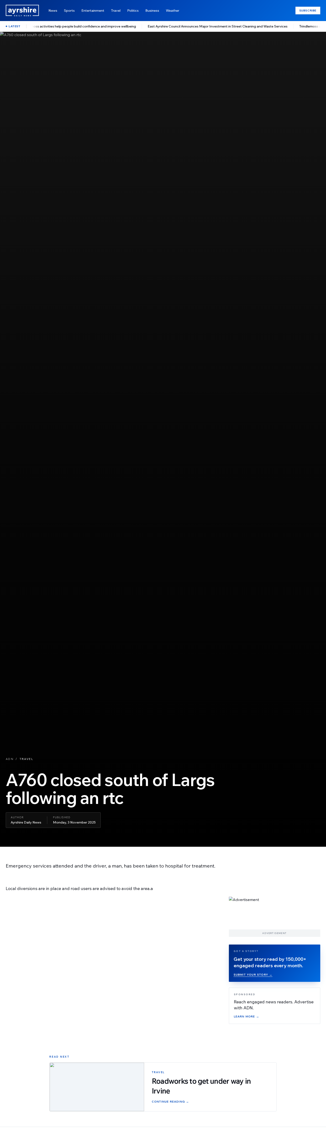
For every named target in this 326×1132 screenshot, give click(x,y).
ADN (10, 759)
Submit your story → (253, 974)
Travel (116, 10)
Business (152, 10)
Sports (69, 10)
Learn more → (246, 1016)
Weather (172, 10)
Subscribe (307, 10)
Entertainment (92, 10)
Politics (133, 10)
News (52, 10)
